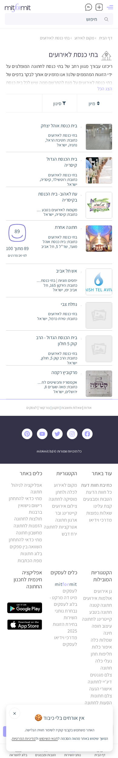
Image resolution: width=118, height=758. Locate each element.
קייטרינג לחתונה (97, 619)
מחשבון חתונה (29, 532)
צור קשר (44, 407)
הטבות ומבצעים (97, 499)
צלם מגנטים (101, 675)
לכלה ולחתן (66, 492)
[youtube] (43, 437)
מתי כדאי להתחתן (25, 498)
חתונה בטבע (100, 612)
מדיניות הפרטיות (24, 738)
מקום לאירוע (84, 38)
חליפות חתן (101, 654)
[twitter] (58, 437)
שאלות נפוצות (99, 513)
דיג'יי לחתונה (100, 682)
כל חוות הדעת (99, 492)
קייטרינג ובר (66, 513)
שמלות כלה (101, 640)
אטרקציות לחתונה (60, 527)
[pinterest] (29, 437)
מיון (92, 103)
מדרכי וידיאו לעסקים (65, 640)
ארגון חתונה (66, 520)
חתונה (106, 668)
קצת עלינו (102, 506)
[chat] (88, 7)
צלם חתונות (101, 696)
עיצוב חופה (102, 626)
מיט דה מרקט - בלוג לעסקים (63, 600)
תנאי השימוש (48, 738)
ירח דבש (69, 534)
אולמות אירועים (97, 598)
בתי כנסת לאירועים (55, 38)
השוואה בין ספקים (26, 546)
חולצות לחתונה (28, 519)
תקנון (55, 407)
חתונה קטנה (101, 605)
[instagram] (73, 437)
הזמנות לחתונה (28, 526)
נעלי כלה (103, 661)
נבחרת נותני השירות (66, 614)
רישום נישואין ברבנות (30, 508)
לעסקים (31, 407)
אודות (88, 407)
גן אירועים (103, 591)
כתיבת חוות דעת (96, 485)
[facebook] (88, 437)
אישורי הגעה (100, 689)
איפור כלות (102, 647)
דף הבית (105, 38)
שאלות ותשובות (71, 407)
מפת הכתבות (30, 560)
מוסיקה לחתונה (63, 499)
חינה (107, 633)
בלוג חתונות (31, 553)
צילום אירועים (64, 506)
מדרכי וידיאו (100, 520)
